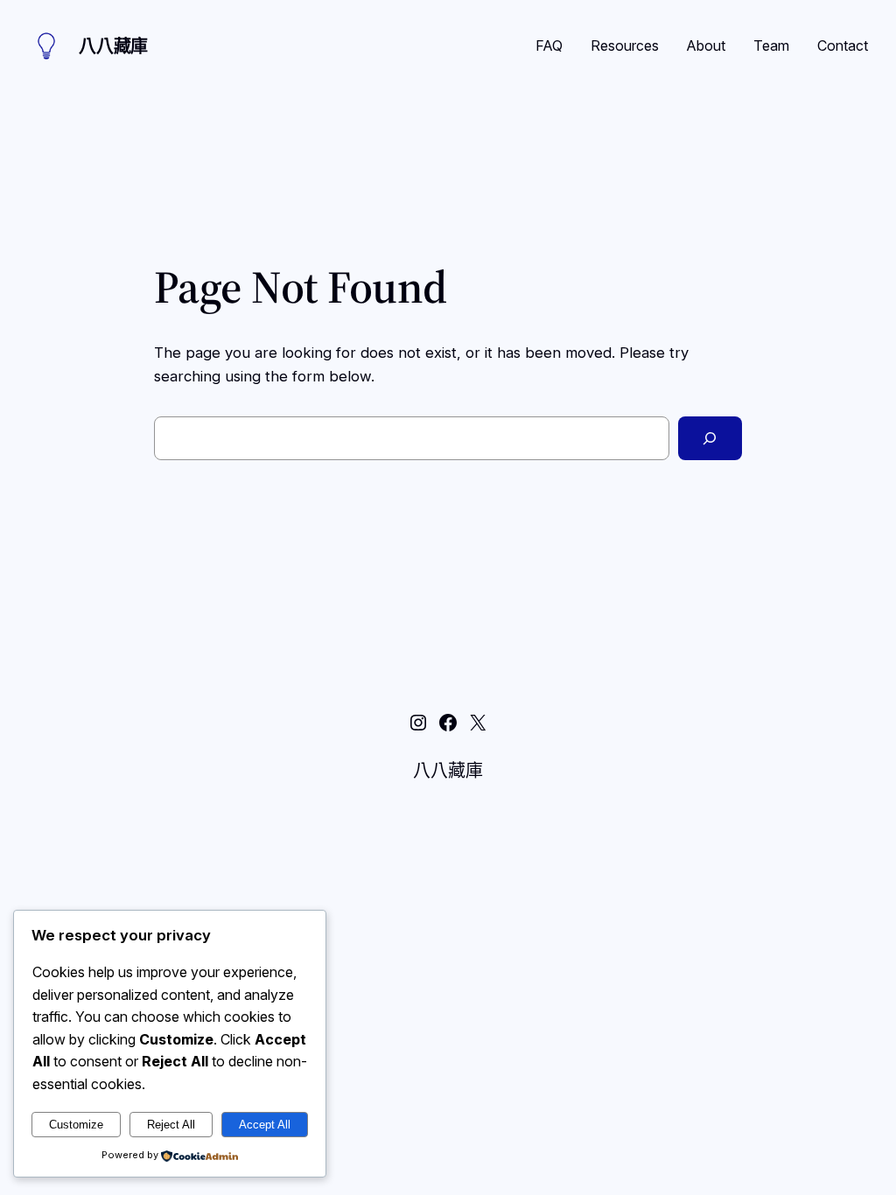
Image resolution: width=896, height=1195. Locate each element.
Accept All (264, 1124)
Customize (76, 1124)
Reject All (171, 1124)
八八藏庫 (113, 46)
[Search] (710, 438)
